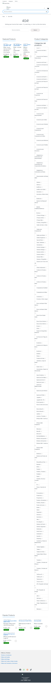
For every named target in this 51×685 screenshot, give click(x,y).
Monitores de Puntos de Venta (41, 456)
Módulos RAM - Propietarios (39, 448)
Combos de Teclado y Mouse (40, 270)
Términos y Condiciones (6, 655)
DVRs (38, 328)
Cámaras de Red (40, 252)
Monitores (39, 453)
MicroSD (38, 431)
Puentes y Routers (40, 502)
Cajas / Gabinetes (40, 242)
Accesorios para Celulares (42, 124)
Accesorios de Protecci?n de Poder (41, 82)
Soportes (39, 536)
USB (37, 595)
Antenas (38, 182)
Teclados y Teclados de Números (41, 569)
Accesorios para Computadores (39, 129)
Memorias (39, 429)
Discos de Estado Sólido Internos (41, 310)
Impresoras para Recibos (42, 390)
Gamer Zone (39, 366)
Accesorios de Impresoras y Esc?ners (41, 65)
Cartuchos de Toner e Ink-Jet (41, 262)
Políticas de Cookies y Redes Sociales (9, 661)
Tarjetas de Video (40, 551)
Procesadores (40, 493)
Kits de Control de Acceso (42, 404)
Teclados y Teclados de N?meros (41, 563)
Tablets (38, 549)
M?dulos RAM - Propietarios (39, 423)
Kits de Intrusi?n (40, 409)
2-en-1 (38, 48)
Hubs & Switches (16, 43)
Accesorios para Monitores (42, 140)
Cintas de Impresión (41, 267)
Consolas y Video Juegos (42, 299)
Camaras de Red (40, 254)
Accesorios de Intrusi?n (42, 76)
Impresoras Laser (40, 382)
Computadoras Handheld (42, 287)
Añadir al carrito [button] (10, 55)
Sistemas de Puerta (41, 524)
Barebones (39, 198)
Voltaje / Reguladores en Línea (41, 604)
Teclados (39, 560)
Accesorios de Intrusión (42, 79)
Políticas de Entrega (5, 659)
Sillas (38, 519)
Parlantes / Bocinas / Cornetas (40, 479)
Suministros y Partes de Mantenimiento (41, 541)
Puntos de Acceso (40, 505)
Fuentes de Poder (40, 358)
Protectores (39, 495)
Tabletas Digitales (40, 546)
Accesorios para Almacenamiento (39, 114)
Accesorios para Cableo (42, 119)
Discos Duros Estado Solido (40, 316)
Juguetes (39, 397)
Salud (38, 509)
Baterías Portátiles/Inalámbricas (39, 207)
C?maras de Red (40, 217)
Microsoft (39, 433)
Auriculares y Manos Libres (42, 194)
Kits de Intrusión (40, 411)
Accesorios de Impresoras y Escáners (41, 71)
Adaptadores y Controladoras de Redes (40, 171)
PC (37, 484)
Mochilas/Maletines (41, 436)
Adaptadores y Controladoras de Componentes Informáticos (40, 164)
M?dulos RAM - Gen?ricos (42, 418)
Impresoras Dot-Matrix (41, 377)
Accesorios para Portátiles (42, 144)
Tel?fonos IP (39, 574)
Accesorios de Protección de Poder (41, 88)
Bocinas (38, 213)
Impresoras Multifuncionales (38, 385)
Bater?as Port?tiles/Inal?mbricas (41, 201)
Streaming (39, 538)
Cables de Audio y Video (42, 225)
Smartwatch (39, 533)
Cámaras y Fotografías (41, 259)
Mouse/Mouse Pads (41, 462)
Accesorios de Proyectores (39, 94)
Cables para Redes (41, 235)
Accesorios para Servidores (39, 150)
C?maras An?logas (40, 215)
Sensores (39, 514)
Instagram (11, 1)
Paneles (38, 469)
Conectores (39, 296)
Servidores (6, 43)
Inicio (4, 16)
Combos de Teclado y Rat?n (40, 276)
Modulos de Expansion (41, 440)
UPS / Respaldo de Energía (40, 590)
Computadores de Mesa (42, 292)
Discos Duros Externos (41, 321)
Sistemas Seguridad (41, 526)
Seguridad (39, 512)
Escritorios (39, 351)
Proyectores (25, 43)
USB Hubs (39, 598)
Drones (38, 326)
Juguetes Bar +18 (40, 399)
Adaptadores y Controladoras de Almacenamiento (39, 157)
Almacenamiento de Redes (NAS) (41, 177)
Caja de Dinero (40, 240)
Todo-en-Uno (40, 581)
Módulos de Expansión (41, 438)
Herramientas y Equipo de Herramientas (41, 370)
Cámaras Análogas (41, 249)
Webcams (39, 609)
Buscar (46, 11)
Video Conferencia (41, 600)
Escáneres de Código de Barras (41, 346)
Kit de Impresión (40, 402)
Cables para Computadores (38, 230)
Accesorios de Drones (41, 62)
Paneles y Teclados (41, 471)
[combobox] (24, 11)
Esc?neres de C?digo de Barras (41, 337)
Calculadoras (39, 244)
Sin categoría (39, 521)
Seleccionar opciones (29, 628)
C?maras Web (39, 220)
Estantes (38, 353)
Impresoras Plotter (40, 395)
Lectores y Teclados (41, 416)
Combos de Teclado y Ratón (40, 282)
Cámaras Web (40, 256)
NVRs (38, 466)
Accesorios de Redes (41, 105)
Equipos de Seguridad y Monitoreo (41, 331)
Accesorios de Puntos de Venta (41, 100)
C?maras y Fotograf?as (41, 222)
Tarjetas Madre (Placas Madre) (40, 555)
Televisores (39, 579)
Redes (38, 507)
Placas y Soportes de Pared (40, 488)
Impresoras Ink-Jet (40, 379)
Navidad (38, 464)
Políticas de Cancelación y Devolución (9, 663)
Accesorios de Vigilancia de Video (41, 108)
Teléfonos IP (39, 576)
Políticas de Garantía (5, 657)
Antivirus (38, 184)
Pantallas (38, 474)
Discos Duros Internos (41, 323)
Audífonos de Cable (41, 189)
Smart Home (39, 531)
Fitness (38, 356)
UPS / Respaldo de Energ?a (41, 584)
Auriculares (39, 191)
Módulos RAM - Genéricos (42, 443)
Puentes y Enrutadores (41, 500)
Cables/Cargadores (41, 237)
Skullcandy (39, 529)
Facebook (5, 1)
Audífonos (39, 187)
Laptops (38, 413)
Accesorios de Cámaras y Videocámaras (41, 57)
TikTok (16, 1)
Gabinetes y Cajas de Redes (40, 361)
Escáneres (39, 342)
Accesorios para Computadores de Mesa (40, 135)
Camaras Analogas (41, 247)
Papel (38, 476)
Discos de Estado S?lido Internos (41, 304)
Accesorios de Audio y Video (40, 51)
